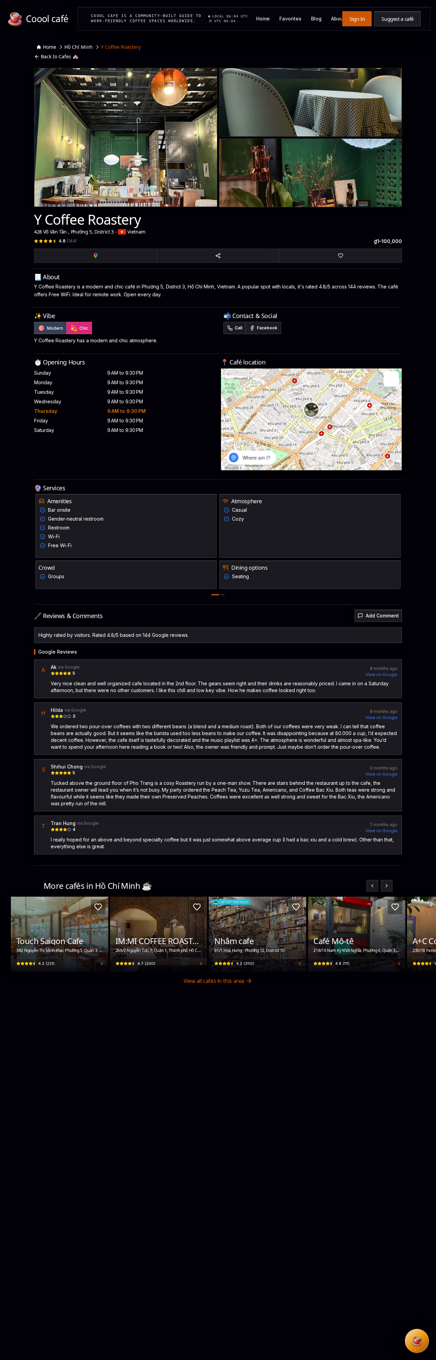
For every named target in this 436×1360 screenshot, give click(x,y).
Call (238, 327)
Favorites (290, 18)
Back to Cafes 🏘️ (59, 56)
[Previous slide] (372, 886)
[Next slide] (386, 886)
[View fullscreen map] (391, 379)
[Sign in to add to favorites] (340, 256)
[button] (311, 410)
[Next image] (99, 934)
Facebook (267, 327)
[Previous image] (20, 934)
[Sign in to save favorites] (98, 906)
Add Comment (382, 615)
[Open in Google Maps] (95, 256)
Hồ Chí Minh (78, 47)
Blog (316, 18)
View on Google (381, 674)
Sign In (357, 18)
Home (263, 18)
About (338, 18)
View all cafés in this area (214, 981)
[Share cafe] (218, 256)
